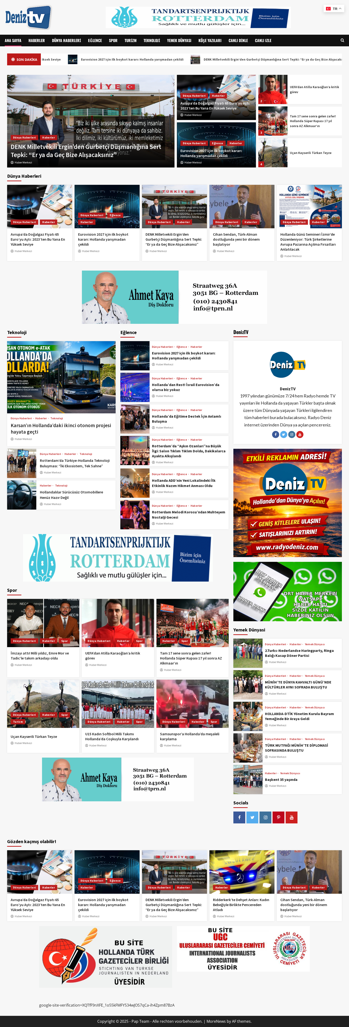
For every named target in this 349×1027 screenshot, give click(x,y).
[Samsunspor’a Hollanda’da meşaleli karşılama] (192, 704)
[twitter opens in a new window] (252, 817)
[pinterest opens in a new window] (278, 817)
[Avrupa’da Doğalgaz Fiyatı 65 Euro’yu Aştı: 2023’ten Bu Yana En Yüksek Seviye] (39, 206)
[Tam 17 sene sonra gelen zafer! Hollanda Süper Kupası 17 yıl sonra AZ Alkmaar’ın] (273, 89)
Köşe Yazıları (210, 40)
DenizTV (288, 389)
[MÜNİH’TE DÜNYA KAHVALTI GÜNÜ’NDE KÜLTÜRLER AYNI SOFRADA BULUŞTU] (248, 684)
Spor (113, 40)
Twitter (283, 434)
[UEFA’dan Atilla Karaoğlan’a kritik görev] (118, 623)
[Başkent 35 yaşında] (248, 779)
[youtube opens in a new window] (291, 817)
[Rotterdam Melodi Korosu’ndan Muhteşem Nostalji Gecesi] (135, 514)
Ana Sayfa (13, 40)
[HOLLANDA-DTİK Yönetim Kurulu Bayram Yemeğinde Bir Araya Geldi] (248, 716)
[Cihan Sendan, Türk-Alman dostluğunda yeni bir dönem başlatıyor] (90, 121)
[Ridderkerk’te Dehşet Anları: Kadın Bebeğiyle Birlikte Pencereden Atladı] (241, 872)
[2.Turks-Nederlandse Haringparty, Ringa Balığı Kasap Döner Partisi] (248, 653)
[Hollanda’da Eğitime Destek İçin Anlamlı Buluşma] (135, 419)
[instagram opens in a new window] (265, 817)
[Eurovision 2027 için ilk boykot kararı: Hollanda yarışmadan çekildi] (107, 206)
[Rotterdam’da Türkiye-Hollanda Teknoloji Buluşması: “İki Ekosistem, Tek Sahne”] (21, 463)
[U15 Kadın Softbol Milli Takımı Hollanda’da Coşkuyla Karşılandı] (273, 152)
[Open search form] (342, 40)
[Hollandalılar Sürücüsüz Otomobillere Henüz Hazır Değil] (21, 495)
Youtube (299, 434)
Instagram (291, 434)
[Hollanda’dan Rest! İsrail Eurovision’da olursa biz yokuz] (135, 387)
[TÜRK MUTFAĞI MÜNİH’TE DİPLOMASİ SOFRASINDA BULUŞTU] (248, 748)
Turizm (131, 40)
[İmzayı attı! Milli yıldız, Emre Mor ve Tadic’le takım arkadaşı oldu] (43, 623)
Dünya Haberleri (66, 40)
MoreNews (216, 1021)
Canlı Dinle (238, 40)
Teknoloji (152, 40)
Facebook (275, 434)
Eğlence (95, 40)
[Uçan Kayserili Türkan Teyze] (273, 121)
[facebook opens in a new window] (239, 817)
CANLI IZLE (263, 40)
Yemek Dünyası (179, 40)
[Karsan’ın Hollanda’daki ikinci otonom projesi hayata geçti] (61, 377)
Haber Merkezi (193, 115)
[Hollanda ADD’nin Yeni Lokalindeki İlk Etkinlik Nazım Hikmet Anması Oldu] (135, 483)
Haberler (36, 40)
